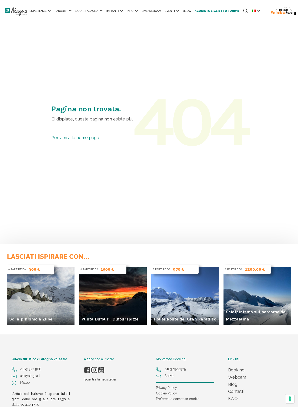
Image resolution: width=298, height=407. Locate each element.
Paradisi (61, 11)
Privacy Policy (166, 388)
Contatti (236, 391)
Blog (187, 11)
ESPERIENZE (38, 11)
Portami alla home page (75, 137)
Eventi (170, 11)
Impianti (112, 11)
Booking (236, 369)
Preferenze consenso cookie (177, 399)
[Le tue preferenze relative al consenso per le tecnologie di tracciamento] (289, 398)
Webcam (237, 377)
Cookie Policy (166, 393)
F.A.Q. (233, 398)
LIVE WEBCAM (151, 11)
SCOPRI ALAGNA (86, 11)
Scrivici (170, 376)
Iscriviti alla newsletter (100, 379)
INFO (130, 11)
